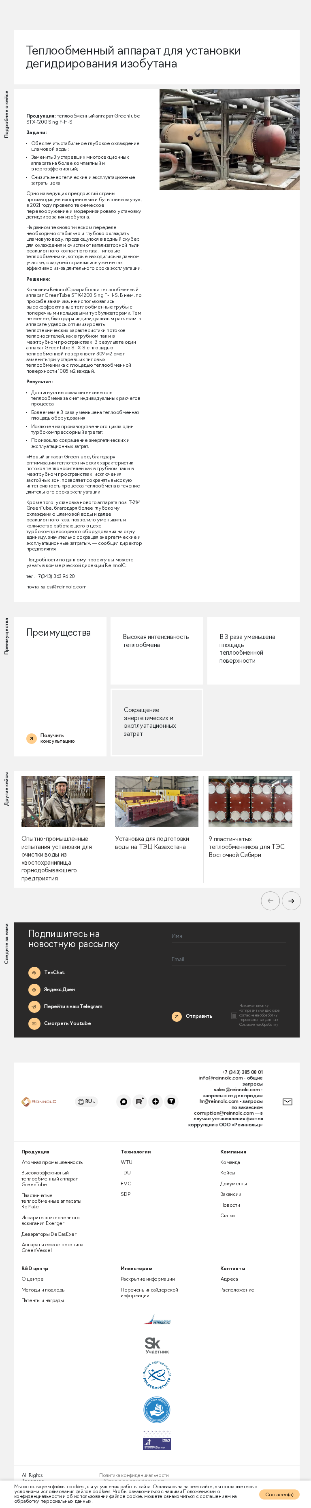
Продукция (35, 1152)
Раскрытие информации (148, 1279)
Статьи (227, 1216)
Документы (233, 1184)
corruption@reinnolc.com (223, 1113)
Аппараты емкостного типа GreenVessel (52, 1248)
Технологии (136, 1152)
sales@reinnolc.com (237, 1090)
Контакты (232, 1268)
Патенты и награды (42, 1300)
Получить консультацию (286, 1102)
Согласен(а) (279, 1495)
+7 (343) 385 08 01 (242, 1072)
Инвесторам (136, 1268)
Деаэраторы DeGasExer (49, 1234)
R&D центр (34, 1268)
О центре (32, 1279)
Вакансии (230, 1194)
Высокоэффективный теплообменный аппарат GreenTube (49, 1179)
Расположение (237, 1290)
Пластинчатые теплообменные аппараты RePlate (51, 1201)
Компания (233, 1152)
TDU (125, 1173)
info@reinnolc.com (221, 1078)
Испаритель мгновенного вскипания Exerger (50, 1221)
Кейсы (228, 1173)
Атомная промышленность (52, 1162)
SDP (125, 1194)
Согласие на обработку (259, 1025)
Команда (230, 1162)
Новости (230, 1205)
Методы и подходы (43, 1290)
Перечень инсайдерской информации (149, 1293)
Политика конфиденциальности (134, 1475)
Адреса (229, 1279)
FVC (126, 1184)
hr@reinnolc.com (219, 1101)
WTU (126, 1162)
